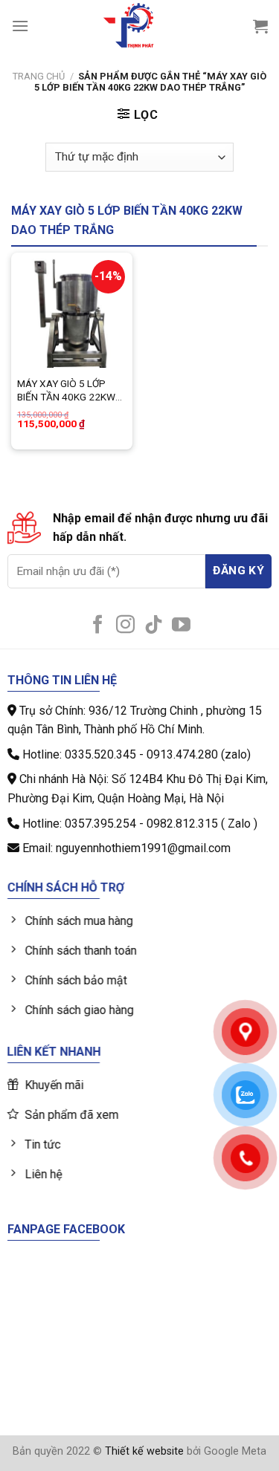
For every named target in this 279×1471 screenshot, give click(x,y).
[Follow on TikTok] (153, 625)
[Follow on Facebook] (98, 625)
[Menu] (20, 25)
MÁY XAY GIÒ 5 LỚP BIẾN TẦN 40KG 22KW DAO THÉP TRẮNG (66, 390)
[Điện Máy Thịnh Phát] (129, 26)
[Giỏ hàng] (260, 26)
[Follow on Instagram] (125, 625)
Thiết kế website (144, 1451)
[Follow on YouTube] (181, 625)
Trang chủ (39, 76)
